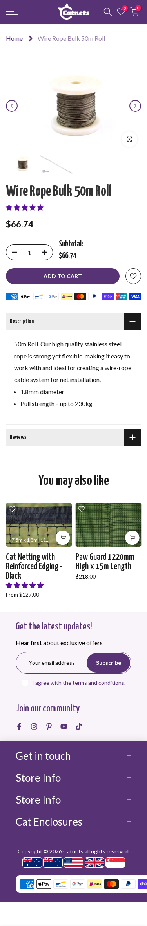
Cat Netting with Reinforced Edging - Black (34, 566)
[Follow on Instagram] (34, 726)
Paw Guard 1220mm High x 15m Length (105, 562)
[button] (25, 207)
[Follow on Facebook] (19, 726)
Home (14, 38)
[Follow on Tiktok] (78, 726)
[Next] (135, 106)
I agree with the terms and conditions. (78, 682)
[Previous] (12, 106)
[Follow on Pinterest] (49, 726)
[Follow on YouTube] (63, 726)
